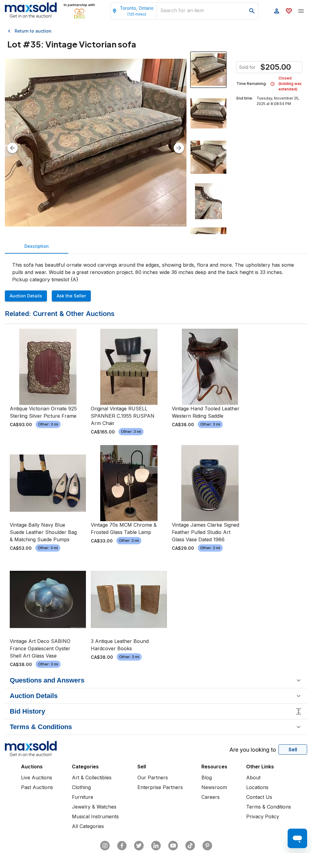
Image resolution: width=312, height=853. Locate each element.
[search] (252, 11)
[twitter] (139, 845)
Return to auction (33, 30)
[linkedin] (156, 845)
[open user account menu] (277, 10)
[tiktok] (190, 845)
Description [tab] (36, 246)
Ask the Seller (71, 295)
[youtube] (173, 845)
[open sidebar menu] (301, 10)
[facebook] (122, 845)
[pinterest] (207, 845)
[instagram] (105, 845)
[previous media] (12, 148)
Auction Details (26, 295)
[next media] (179, 148)
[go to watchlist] (289, 10)
